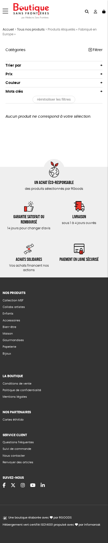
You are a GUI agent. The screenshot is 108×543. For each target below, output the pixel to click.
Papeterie (9, 346)
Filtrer (97, 50)
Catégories (15, 50)
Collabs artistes (14, 307)
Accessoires (11, 320)
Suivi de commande (17, 448)
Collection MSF (13, 300)
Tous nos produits (31, 29)
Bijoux (7, 353)
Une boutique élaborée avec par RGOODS (39, 517)
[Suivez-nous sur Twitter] (13, 485)
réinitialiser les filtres (54, 99)
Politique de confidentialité (22, 390)
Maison (8, 333)
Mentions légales (15, 396)
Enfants (8, 313)
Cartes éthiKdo (13, 419)
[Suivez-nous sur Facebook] (4, 485)
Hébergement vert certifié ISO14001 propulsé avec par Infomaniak (51, 524)
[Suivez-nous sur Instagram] (23, 485)
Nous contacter (14, 455)
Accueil (8, 29)
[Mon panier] (103, 11)
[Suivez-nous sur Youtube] (32, 485)
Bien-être (9, 327)
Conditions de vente (17, 383)
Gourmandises (13, 340)
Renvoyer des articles (18, 462)
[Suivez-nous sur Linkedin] (43, 485)
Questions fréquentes (18, 442)
